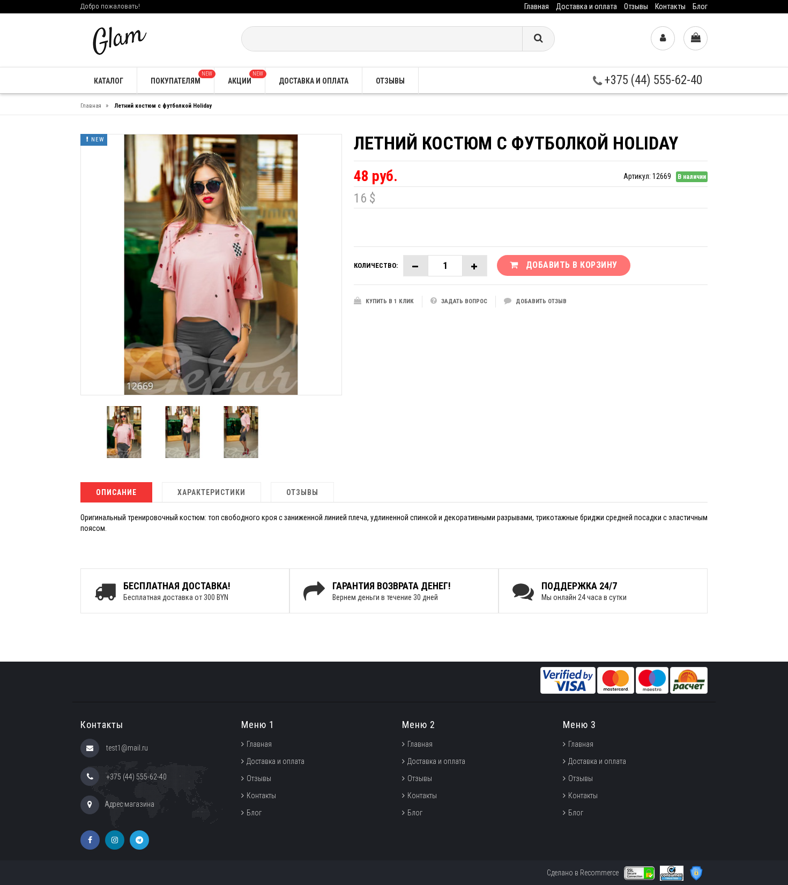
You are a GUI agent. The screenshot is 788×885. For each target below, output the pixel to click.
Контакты (670, 6)
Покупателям (181, 78)
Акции (245, 78)
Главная (536, 6)
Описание (116, 492)
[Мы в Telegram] (139, 840)
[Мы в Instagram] (114, 840)
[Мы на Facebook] (90, 840)
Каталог (108, 81)
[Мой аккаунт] (663, 38)
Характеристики (211, 492)
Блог (700, 6)
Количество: (376, 265)
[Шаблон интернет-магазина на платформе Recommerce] (118, 39)
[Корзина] (695, 38)
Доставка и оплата (586, 6)
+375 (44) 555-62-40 (652, 80)
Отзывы (636, 6)
